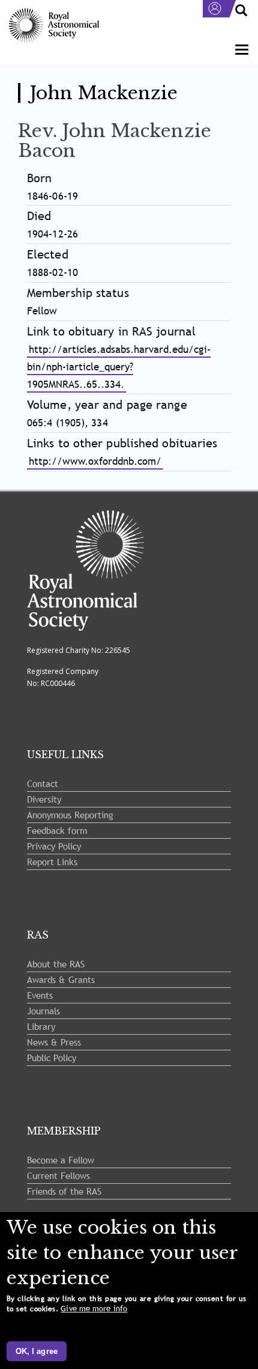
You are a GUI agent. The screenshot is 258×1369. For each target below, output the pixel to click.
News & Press (54, 1042)
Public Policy (51, 1058)
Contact (42, 783)
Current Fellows (58, 1175)
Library (41, 1026)
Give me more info (94, 1308)
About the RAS (56, 964)
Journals (43, 1011)
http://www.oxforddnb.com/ (95, 461)
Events (40, 995)
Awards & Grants (61, 979)
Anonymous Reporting (70, 815)
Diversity (44, 799)
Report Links (52, 862)
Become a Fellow (60, 1160)
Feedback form (57, 830)
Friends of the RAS (64, 1191)
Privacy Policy (54, 846)
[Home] (54, 25)
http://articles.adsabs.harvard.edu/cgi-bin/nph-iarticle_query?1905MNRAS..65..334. (119, 367)
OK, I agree (37, 1351)
